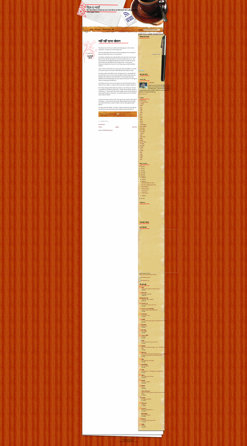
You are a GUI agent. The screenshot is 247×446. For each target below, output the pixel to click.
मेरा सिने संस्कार (143, 142)
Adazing (132, 440)
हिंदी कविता (143, 425)
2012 (142, 168)
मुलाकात (141, 140)
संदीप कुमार (152, 82)
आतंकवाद (142, 103)
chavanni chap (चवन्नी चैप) (147, 308)
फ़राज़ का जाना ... (145, 191)
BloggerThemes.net (132, 441)
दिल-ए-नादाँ (93, 7)
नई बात (142, 369)
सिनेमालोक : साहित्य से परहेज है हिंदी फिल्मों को (149, 310)
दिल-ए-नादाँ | (132, 439)
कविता (141, 109)
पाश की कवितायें (143, 124)
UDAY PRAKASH (145, 391)
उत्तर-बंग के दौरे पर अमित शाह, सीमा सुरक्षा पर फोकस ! (150, 288)
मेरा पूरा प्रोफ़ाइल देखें (143, 94)
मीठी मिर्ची (143, 385)
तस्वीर (141, 117)
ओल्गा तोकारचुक (144, 331)
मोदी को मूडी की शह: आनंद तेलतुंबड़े (147, 360)
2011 (142, 170)
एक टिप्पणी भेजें (101, 124)
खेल (141, 114)
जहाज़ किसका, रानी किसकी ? (146, 294)
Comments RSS (106, 29)
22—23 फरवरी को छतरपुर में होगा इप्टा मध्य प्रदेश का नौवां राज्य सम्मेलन (154, 320)
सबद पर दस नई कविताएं (145, 381)
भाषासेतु (142, 424)
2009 (142, 174)
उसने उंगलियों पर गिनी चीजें (146, 399)
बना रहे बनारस (144, 314)
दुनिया (141, 119)
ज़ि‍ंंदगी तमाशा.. (143, 336)
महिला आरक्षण (142, 136)
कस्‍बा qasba (144, 403)
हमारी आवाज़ (143, 324)
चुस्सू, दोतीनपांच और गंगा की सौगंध (147, 376)
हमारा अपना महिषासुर (145, 365)
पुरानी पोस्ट (134, 127)
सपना (141, 152)
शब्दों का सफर (144, 292)
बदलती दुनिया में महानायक (145, 415)
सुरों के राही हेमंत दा (145, 186)
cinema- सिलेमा (144, 335)
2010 (142, 172)
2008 (142, 176)
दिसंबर (143, 177)
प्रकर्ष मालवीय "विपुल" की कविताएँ (147, 299)
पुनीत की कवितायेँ (143, 126)
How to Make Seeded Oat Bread (148, 304)
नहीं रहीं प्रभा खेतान (109, 41)
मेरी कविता (142, 143)
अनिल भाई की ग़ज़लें (144, 102)
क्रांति (141, 112)
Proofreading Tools (145, 315)
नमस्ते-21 (143, 387)
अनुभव (142, 287)
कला (141, 107)
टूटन (141, 116)
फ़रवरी (143, 195)
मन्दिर (141, 135)
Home (91, 29)
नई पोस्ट (100, 127)
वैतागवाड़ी (143, 380)
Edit (113, 29)
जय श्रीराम (143, 404)
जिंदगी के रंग (143, 352)
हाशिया (142, 359)
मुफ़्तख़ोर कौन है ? (144, 326)
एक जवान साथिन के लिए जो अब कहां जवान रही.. (149, 342)
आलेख (141, 105)
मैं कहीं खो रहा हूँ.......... (146, 193)
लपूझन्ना (143, 375)
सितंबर (143, 181)
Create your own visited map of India (147, 274)
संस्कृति (141, 150)
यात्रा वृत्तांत (142, 145)
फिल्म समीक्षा (142, 129)
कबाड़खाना (143, 345)
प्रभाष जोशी (142, 128)
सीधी (141, 159)
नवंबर (143, 179)
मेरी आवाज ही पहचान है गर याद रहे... (148, 183)
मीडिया (141, 138)
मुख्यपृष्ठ (117, 127)
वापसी (141, 149)
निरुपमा (141, 123)
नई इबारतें (143, 319)
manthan (143, 408)
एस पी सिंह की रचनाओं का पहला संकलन (148, 420)
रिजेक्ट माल (143, 419)
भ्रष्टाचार (142, 133)
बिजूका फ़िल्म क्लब (144, 298)
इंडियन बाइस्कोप (144, 413)
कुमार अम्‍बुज (143, 330)
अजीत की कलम (143, 100)
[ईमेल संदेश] (117, 114)
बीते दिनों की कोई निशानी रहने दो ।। (147, 409)
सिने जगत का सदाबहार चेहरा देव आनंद (149, 185)
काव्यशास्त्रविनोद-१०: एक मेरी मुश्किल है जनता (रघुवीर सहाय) (152, 371)
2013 (142, 166)
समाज (141, 154)
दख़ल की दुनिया (144, 364)
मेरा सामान (143, 397)
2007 (142, 198)
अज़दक (142, 340)
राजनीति (141, 147)
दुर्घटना (141, 121)
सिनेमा (141, 157)
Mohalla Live (144, 303)
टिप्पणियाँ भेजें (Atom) (108, 130)
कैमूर (141, 110)
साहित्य (105, 115)
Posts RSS (98, 29)
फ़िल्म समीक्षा (142, 131)
